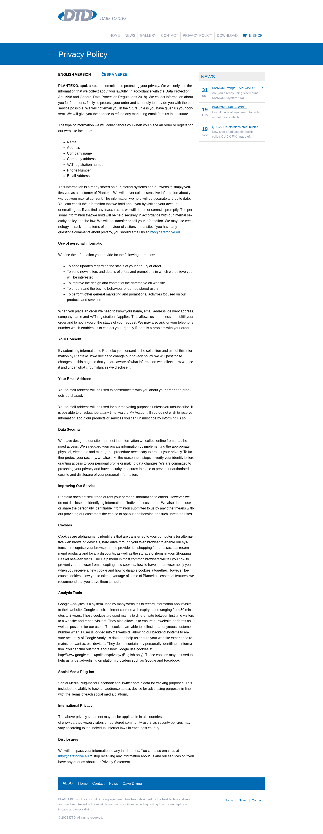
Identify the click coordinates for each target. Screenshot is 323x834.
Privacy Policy (197, 35)
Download (227, 35)
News (130, 35)
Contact (169, 35)
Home (114, 35)
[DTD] (78, 15)
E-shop (256, 35)
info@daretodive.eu (164, 232)
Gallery (148, 35)
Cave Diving (132, 783)
